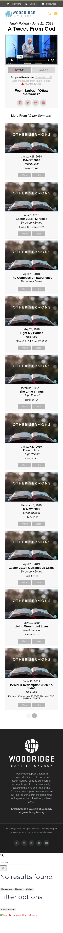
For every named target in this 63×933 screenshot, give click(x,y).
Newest (19, 889)
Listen (44, 69)
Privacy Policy (38, 832)
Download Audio (32, 83)
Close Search (7, 909)
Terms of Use (24, 832)
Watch (20, 69)
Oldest (29, 889)
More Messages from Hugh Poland (31, 80)
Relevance (6, 889)
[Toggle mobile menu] (56, 13)
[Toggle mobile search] (49, 13)
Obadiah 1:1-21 (43, 77)
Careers (48, 832)
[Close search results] (3, 868)
